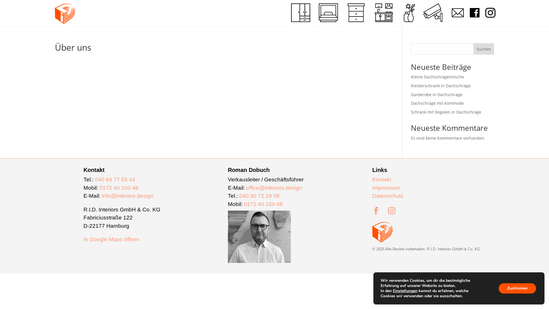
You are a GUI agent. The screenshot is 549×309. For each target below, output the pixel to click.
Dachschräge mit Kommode (437, 103)
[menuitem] (300, 12)
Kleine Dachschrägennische (437, 77)
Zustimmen (517, 288)
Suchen (484, 49)
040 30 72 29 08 (259, 196)
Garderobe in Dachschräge (436, 94)
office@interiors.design (274, 188)
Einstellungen (405, 291)
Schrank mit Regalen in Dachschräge (446, 112)
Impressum (386, 188)
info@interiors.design (128, 196)
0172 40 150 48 (119, 188)
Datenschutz (387, 196)
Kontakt (381, 180)
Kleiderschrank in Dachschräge (441, 85)
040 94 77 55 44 (115, 180)
